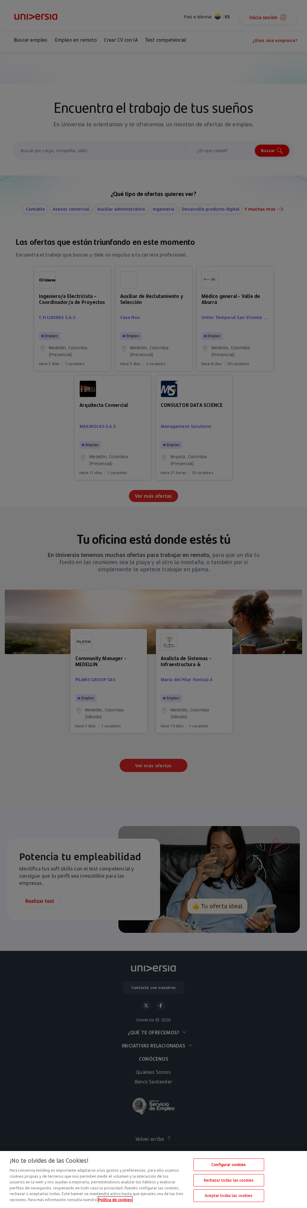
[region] (153, 1179)
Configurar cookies (228, 1164)
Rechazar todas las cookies (229, 1180)
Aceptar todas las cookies (228, 1195)
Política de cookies (115, 1199)
